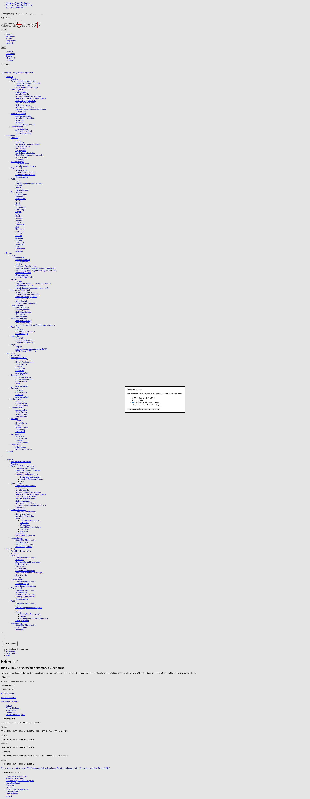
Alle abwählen (145, 409)
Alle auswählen (133, 409)
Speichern (155, 409)
